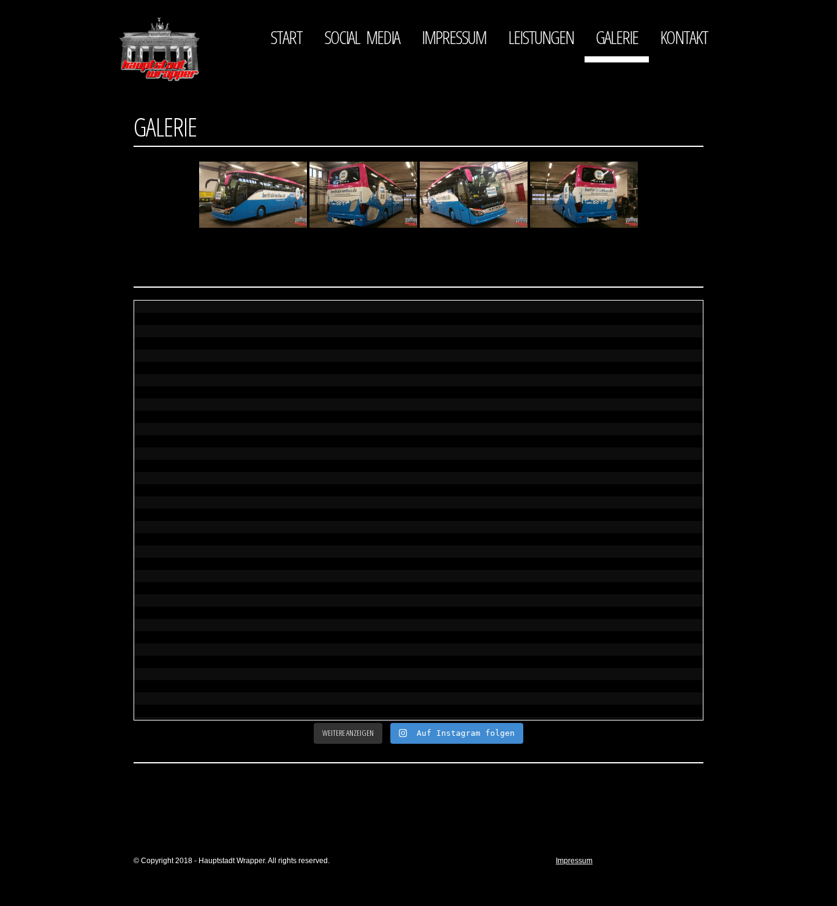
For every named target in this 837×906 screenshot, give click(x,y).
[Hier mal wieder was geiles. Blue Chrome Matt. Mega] (632, 346)
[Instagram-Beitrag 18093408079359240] (490, 428)
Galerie (617, 37)
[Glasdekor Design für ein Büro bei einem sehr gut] (347, 346)
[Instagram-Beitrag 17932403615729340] (490, 592)
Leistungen (541, 37)
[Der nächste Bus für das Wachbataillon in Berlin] (205, 346)
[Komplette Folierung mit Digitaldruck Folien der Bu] (490, 346)
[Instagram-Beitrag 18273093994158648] (205, 510)
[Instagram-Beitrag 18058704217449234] (347, 592)
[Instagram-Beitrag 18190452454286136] (632, 428)
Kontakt (684, 37)
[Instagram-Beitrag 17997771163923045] (632, 510)
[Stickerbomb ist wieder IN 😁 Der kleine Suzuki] (490, 675)
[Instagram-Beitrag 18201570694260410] (347, 510)
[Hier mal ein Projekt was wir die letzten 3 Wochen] (632, 675)
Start (286, 37)
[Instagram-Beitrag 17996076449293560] (490, 510)
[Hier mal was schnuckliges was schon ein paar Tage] (347, 675)
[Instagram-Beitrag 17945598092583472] (205, 592)
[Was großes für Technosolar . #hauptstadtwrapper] (205, 428)
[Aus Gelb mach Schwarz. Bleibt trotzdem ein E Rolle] (205, 675)
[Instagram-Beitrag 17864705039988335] (632, 592)
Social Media (362, 37)
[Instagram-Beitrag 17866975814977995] (347, 428)
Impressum (454, 37)
